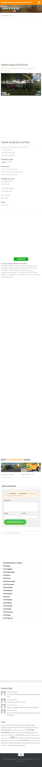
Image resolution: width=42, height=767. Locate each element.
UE (16, 740)
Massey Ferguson (25, 738)
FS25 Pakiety (7, 603)
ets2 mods (19, 725)
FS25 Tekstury (8, 618)
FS (14, 732)
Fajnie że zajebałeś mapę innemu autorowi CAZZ (23, 707)
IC (12, 735)
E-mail (24, 513)
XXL (8, 743)
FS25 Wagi (6, 615)
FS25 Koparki (7, 594)
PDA (11, 740)
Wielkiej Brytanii (35, 740)
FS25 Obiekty (7, 600)
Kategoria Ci (28, 735)
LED (16, 738)
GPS (20, 732)
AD (35, 727)
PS (12, 740)
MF (32, 738)
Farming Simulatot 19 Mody (26, 759)
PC (8, 740)
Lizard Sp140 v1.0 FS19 (7, 474)
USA (21, 740)
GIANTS (17, 732)
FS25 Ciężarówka (9, 572)
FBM (12, 732)
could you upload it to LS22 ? (16, 702)
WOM (2, 743)
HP (7, 735)
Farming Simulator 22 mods (19, 743)
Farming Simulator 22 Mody (9, 759)
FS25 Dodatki (7, 587)
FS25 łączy (6, 575)
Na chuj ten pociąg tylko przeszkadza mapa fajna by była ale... (23, 714)
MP (37, 738)
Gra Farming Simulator (29, 732)
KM (12, 737)
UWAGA (29, 740)
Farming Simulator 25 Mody (12, 563)
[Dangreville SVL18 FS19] (31, 467)
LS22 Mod (11, 725)
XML (5, 743)
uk (18, 740)
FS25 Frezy (6, 578)
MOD (34, 738)
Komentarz (7, 500)
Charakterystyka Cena (18, 730)
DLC (24, 730)
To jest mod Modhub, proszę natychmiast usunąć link (23, 695)
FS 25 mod (4, 725)
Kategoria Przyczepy (5, 738)
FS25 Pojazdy (7, 606)
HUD (9, 735)
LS (18, 738)
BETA (2, 730)
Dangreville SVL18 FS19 (27, 474)
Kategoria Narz (35, 735)
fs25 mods (21, 745)
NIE (6, 740)
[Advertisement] (21, 40)
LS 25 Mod (15, 745)
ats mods (26, 725)
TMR (15, 740)
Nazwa (6, 513)
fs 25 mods (7, 745)
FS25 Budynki (7, 590)
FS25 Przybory (8, 612)
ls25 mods (31, 727)
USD (25, 740)
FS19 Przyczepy (6, 16)
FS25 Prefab (7, 609)
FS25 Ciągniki (7, 569)
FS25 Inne (6, 597)
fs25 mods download (20, 727)
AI (37, 727)
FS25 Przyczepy (8, 584)
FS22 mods (32, 743)
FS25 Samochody (9, 581)
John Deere (20, 735)
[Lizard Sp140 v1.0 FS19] (11, 467)
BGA (6, 730)
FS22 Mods (6, 68)
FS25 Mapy (6, 566)
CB (12, 730)
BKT (9, 730)
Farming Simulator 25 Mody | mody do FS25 (16, 2)
